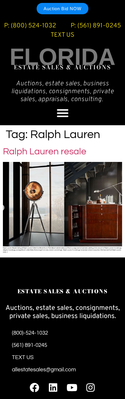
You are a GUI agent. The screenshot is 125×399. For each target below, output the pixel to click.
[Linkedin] (53, 387)
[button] (62, 112)
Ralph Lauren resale (44, 151)
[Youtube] (72, 387)
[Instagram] (90, 387)
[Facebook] (34, 387)
